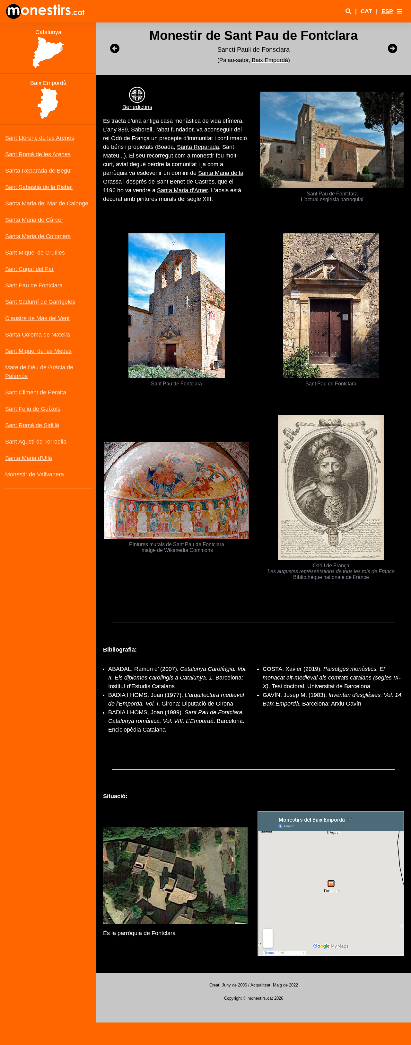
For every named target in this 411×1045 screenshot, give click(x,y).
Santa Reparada (198, 147)
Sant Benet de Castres (185, 181)
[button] (399, 11)
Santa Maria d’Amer (182, 190)
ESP (387, 11)
